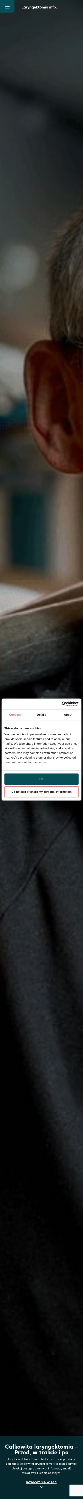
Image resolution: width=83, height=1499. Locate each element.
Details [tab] (41, 714)
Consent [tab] (15, 714)
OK (41, 779)
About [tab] (68, 714)
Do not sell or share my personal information (41, 791)
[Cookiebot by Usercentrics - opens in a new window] (62, 703)
